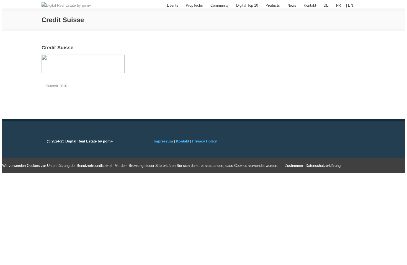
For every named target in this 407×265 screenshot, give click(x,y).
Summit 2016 (56, 86)
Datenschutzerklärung (323, 166)
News (291, 5)
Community (219, 5)
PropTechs (194, 5)
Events (172, 5)
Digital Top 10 (247, 5)
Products (273, 5)
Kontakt (310, 5)
